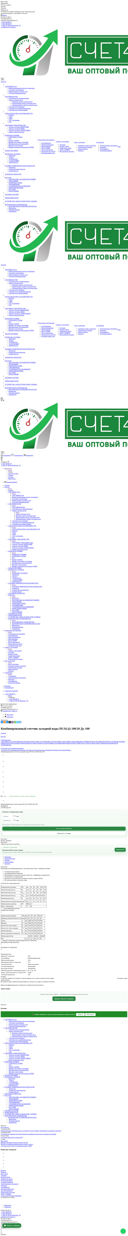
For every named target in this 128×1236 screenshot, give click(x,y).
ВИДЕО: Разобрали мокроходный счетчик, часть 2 (17, 1144)
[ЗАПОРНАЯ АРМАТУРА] (21, 172)
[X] (10, 722)
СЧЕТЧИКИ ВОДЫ (18, 507)
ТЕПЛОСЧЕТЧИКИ (95, 741)
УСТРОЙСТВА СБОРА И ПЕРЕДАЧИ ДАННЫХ (90, 743)
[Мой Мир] (7, 722)
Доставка (4, 1175)
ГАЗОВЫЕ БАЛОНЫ (54, 743)
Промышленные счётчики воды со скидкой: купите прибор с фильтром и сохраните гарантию (31, 1131)
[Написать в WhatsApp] (123, 1231)
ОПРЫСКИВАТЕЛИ (67, 743)
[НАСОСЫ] (21, 176)
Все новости (5, 1127)
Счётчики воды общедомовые (61, 750)
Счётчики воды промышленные (11, 750)
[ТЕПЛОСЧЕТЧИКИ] (21, 149)
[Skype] (17, 722)
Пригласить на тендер (8, 1192)
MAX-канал (90, 1014)
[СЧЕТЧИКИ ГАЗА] (21, 85)
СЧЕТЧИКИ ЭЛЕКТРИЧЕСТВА (22, 543)
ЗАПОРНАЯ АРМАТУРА (31, 743)
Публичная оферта (7, 1180)
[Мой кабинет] (2, 398)
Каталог (10, 490)
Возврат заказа (5, 1177)
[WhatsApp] (15, 722)
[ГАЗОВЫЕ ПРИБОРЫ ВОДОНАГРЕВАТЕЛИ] (21, 164)
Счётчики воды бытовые (44, 750)
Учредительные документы (9, 1184)
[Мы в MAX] (6, 1202)
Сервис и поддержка (14, 651)
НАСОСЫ (15, 598)
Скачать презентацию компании (11, 1196)
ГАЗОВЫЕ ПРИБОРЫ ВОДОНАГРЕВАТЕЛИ (27, 586)
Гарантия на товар (6, 1179)
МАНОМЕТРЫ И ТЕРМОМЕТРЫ (23, 622)
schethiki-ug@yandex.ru (8, 27)
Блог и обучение (13, 664)
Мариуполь (12, 478)
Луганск (11, 477)
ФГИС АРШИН (6, 1194)
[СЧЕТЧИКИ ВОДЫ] (21, 95)
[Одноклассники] (4, 722)
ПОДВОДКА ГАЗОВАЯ (20, 573)
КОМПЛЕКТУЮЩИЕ (19, 554)
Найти (3, 1227)
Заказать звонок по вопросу (64, 999)
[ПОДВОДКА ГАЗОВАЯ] (21, 152)
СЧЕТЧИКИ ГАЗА (18, 495)
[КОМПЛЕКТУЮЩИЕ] (21, 134)
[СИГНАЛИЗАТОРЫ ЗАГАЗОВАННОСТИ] (21, 112)
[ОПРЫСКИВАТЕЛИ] (21, 196)
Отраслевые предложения (16, 634)
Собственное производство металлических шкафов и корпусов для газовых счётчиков (28, 1134)
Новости (3, 1172)
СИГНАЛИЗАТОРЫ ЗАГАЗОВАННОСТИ (26, 529)
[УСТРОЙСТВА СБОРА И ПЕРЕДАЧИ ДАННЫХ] (21, 199)
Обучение (4, 1185)
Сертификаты (5, 1187)
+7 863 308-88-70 (6, 22)
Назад (10, 470)
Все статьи (4, 1141)
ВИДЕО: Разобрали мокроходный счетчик (14, 1142)
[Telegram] (20, 722)
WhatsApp (10, 717)
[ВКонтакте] (2, 722)
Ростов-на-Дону (13, 473)
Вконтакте (10, 714)
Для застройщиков (7, 1190)
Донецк (10, 475)
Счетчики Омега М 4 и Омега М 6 (12, 1137)
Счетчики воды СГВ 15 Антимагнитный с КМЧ (16, 1146)
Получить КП (120, 849)
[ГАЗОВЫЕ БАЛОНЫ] (21, 193)
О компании (12, 676)
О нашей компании (7, 1182)
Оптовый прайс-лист (7, 1189)
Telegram (80, 1014)
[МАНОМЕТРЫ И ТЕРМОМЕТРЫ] (21, 203)
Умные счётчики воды (23, 514)
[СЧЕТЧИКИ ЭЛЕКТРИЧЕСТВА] (21, 124)
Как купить (4, 1174)
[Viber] (12, 722)
